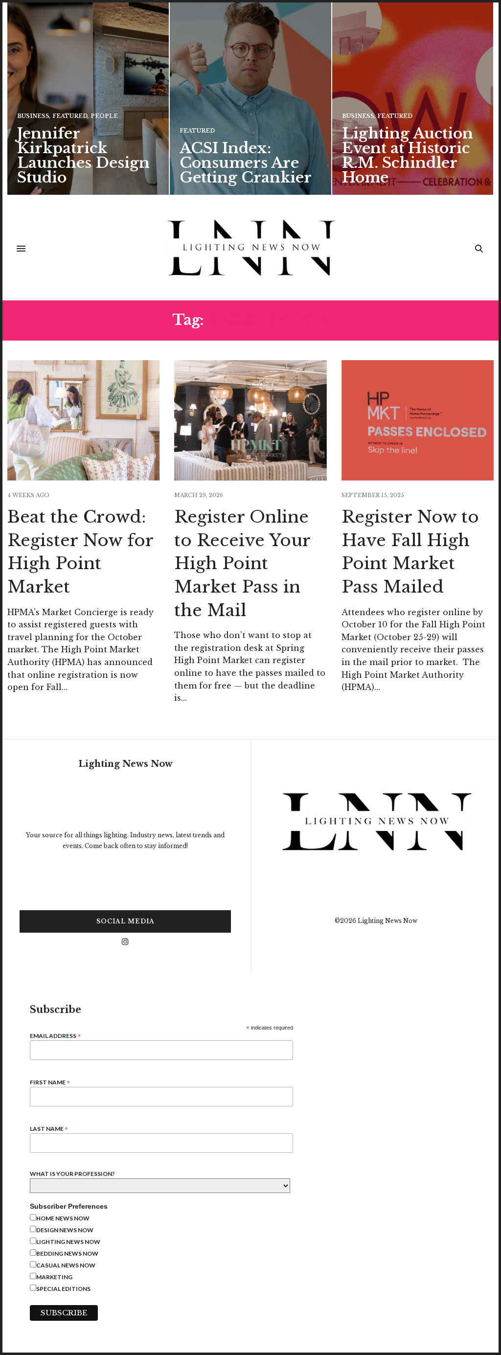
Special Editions (63, 1288)
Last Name (49, 1128)
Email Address (55, 1035)
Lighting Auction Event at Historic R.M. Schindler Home (407, 155)
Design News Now (64, 1230)
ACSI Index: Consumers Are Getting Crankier (246, 162)
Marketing (54, 1277)
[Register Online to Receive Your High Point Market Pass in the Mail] (250, 420)
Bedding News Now (67, 1253)
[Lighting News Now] (250, 248)
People (104, 116)
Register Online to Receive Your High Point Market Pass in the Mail (242, 563)
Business (33, 116)
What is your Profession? (72, 1174)
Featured (70, 116)
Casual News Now (65, 1265)
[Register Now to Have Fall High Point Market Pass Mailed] (418, 420)
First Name (50, 1081)
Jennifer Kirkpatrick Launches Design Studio (83, 155)
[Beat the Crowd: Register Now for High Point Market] (83, 420)
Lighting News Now (68, 1241)
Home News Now (63, 1218)
